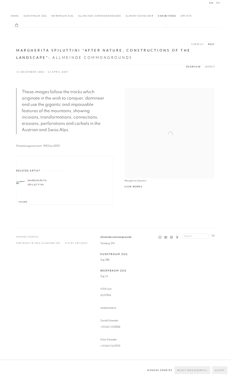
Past (211, 44)
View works (133, 186)
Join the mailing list (165, 237)
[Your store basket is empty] (16, 25)
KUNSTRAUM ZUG (35, 16)
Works (210, 66)
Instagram (160, 237)
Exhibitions (167, 16)
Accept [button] (220, 370)
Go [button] (213, 235)
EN (211, 3)
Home (15, 16)
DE (218, 3)
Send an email (171, 237)
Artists (186, 16)
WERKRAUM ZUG (62, 16)
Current (197, 44)
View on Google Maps (177, 237)
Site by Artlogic (76, 243)
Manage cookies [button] (27, 237)
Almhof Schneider (140, 16)
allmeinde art (36, 7)
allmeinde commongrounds (99, 16)
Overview (193, 66)
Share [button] (23, 202)
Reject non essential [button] (192, 370)
